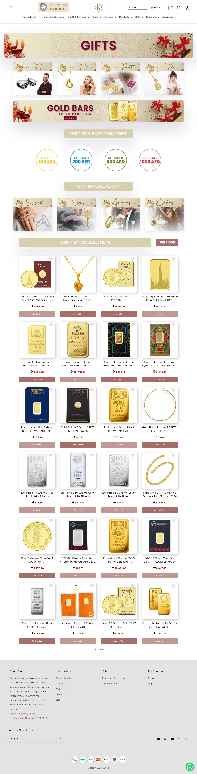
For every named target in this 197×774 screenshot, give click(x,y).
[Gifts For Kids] (164, 78)
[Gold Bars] (98, 111)
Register (152, 678)
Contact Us (62, 684)
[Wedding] (76, 214)
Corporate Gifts (64, 678)
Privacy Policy (109, 684)
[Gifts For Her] (32, 78)
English (157, 7)
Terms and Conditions (113, 678)
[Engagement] (32, 214)
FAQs (58, 689)
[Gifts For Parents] (120, 78)
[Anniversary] (120, 214)
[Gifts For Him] (76, 78)
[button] (11, 7)
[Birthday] (164, 214)
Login (151, 684)
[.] (44, 7)
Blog (58, 700)
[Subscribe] (59, 738)
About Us (60, 694)
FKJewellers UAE (102, 768)
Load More (98, 649)
